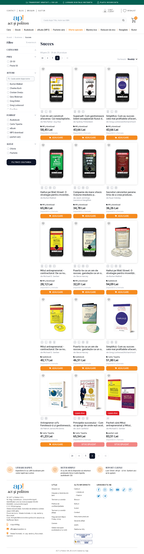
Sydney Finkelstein (84, 122)
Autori (76, 508)
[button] (123, 20)
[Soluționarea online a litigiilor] (83, 536)
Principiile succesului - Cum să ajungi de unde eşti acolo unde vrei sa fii (88, 424)
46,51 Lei (79, 360)
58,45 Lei (46, 129)
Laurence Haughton (82, 200)
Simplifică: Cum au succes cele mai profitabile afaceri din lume (121, 117)
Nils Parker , (48, 122)
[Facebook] (99, 490)
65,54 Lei (79, 436)
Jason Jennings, (83, 198)
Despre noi (56, 489)
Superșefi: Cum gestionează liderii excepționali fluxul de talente (88, 117)
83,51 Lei (112, 436)
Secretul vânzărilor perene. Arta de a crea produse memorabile (121, 193)
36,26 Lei (112, 208)
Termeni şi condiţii (59, 500)
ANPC (76, 525)
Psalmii (79, 495)
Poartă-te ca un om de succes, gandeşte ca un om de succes (88, 272)
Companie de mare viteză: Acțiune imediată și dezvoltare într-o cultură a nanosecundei (88, 193)
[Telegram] (105, 496)
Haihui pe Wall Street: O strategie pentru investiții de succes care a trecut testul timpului (54, 193)
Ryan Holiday (115, 198)
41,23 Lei (46, 436)
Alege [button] (10, 144)
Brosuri (77, 500)
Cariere (54, 523)
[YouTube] (118, 490)
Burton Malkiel (49, 198)
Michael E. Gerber (51, 276)
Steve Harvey (82, 276)
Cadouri (77, 489)
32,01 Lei (79, 284)
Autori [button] (10, 73)
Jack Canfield (82, 428)
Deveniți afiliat (79, 521)
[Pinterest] (130, 490)
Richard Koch (130, 122)
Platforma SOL (79, 529)
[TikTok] (124, 490)
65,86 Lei (46, 208)
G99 (86, 551)
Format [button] (11, 115)
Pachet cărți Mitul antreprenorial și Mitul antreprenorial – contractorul (118, 424)
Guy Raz (57, 122)
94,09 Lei (112, 284)
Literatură (80, 492)
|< (42, 58)
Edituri (76, 504)
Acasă (9, 37)
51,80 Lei (112, 360)
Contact (77, 512)
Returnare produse (81, 517)
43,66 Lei (79, 129)
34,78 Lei (79, 208)
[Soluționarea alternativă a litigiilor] (83, 542)
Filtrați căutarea (21, 162)
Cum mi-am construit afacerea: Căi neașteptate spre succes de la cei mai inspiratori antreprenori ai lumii (54, 117)
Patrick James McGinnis (53, 428)
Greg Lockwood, (116, 122)
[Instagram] (105, 490)
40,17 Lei (46, 360)
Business (18, 37)
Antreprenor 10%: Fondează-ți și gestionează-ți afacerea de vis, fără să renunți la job (55, 424)
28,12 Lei (46, 284)
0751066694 (15, 525)
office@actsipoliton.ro (18, 529)
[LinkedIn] (111, 490)
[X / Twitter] (99, 496)
